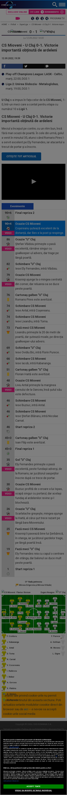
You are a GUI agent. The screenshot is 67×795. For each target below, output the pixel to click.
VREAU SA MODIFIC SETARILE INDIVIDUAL (33, 790)
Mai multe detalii (14, 747)
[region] (33, 762)
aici (56, 756)
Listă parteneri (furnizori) (11, 781)
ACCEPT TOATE (33, 786)
